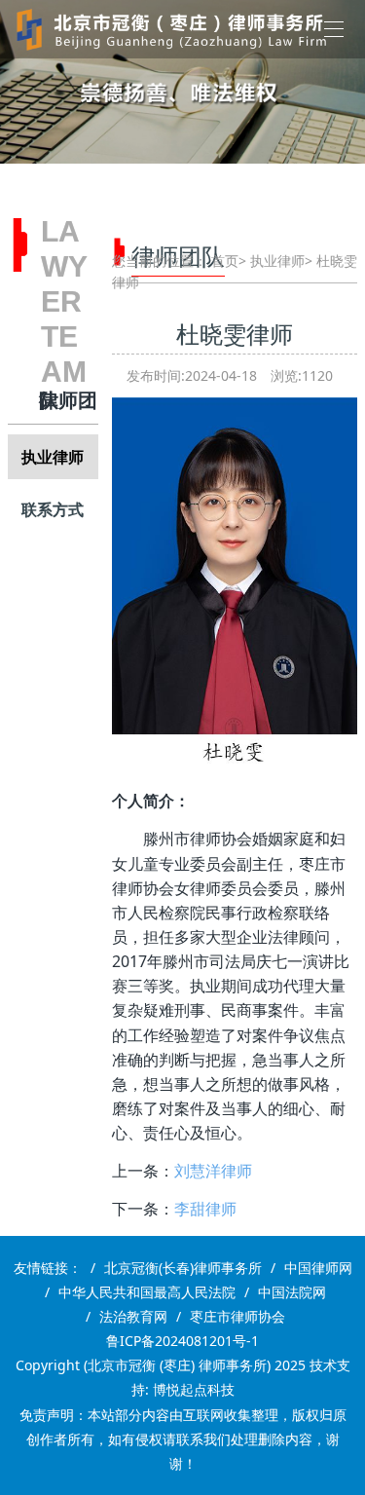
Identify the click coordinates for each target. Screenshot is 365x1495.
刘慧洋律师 (213, 1170)
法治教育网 (133, 1316)
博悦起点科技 (194, 1389)
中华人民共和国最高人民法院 (147, 1292)
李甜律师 (205, 1208)
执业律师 (52, 456)
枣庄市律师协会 (237, 1316)
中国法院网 (292, 1292)
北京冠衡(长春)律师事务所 (183, 1267)
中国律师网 (318, 1267)
